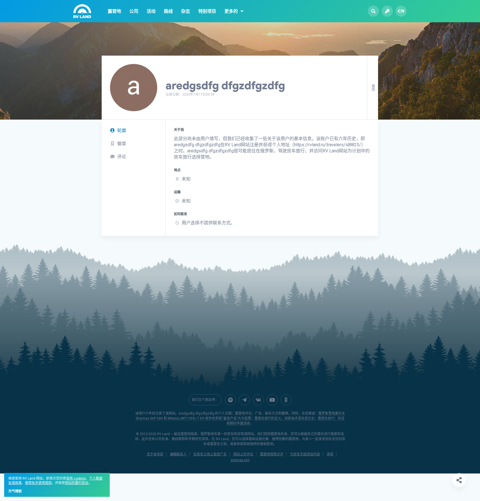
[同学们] (286, 399)
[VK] (258, 399)
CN (401, 11)
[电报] (244, 399)
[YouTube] (272, 399)
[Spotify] (230, 399)
